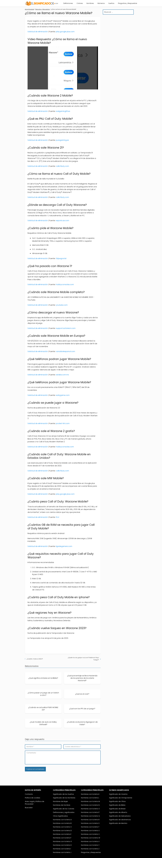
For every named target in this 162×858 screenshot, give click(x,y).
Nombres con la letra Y (90, 845)
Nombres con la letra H (62, 845)
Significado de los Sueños (63, 794)
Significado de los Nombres (64, 798)
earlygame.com (63, 395)
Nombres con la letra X (90, 841)
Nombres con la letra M (90, 801)
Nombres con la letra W (90, 838)
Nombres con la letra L (90, 798)
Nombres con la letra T (90, 827)
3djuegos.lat (61, 258)
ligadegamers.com (64, 546)
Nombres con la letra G (62, 841)
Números (101, 3)
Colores (80, 3)
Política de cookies (32, 798)
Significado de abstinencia (120, 819)
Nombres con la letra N (90, 805)
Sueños (111, 3)
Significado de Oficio (117, 801)
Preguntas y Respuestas (127, 3)
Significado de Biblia (117, 805)
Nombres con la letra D (62, 830)
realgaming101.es (63, 111)
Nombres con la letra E (62, 834)
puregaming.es (62, 140)
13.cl (57, 517)
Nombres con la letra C (62, 827)
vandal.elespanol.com (65, 351)
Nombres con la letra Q (90, 816)
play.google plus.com (65, 31)
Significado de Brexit (117, 808)
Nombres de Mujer (60, 801)
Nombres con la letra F (62, 838)
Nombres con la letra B (62, 823)
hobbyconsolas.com (65, 284)
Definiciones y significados (63, 812)
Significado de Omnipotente (120, 798)
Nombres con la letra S (90, 823)
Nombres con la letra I (62, 849)
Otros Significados (60, 816)
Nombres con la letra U (90, 830)
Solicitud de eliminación (38, 31)
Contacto (29, 794)
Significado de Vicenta (118, 794)
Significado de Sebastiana (119, 816)
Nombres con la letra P (90, 812)
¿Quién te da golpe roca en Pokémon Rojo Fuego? (83, 659)
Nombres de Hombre (61, 805)
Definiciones (68, 3)
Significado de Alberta (118, 812)
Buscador (29, 807)
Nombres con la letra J (62, 852)
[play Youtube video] (63, 67)
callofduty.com (62, 166)
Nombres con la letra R (90, 819)
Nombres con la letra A (62, 819)
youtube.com (62, 305)
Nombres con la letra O (90, 808)
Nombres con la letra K (90, 794)
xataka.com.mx (62, 374)
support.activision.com (65, 328)
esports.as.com (62, 220)
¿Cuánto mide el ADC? (35, 659)
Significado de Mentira (118, 823)
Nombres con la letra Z (90, 849)
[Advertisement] (118, 51)
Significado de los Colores (63, 808)
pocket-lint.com (63, 423)
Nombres (90, 3)
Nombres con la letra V (90, 834)
